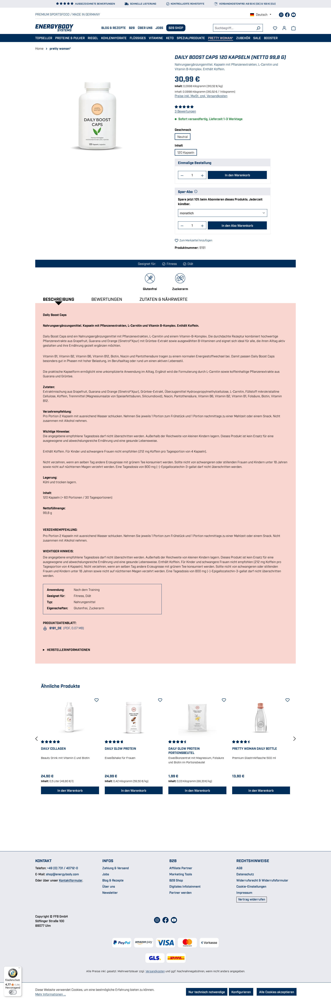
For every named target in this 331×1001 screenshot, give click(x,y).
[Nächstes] (294, 738)
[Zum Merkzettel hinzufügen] (96, 699)
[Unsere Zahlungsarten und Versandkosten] (165, 942)
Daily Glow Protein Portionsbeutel (184, 750)
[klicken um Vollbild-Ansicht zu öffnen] (97, 114)
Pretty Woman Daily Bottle (254, 748)
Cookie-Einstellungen (251, 886)
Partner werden (180, 892)
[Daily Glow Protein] (134, 717)
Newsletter (110, 892)
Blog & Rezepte (113, 28)
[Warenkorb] (293, 28)
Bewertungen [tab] (106, 299)
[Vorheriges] (36, 738)
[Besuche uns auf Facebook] (287, 14)
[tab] (62, 299)
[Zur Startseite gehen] (54, 28)
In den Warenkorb (237, 175)
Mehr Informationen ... (50, 994)
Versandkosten (155, 971)
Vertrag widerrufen (251, 899)
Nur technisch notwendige (206, 992)
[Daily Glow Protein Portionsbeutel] (197, 717)
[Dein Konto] (284, 26)
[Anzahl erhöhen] (202, 175)
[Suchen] (258, 28)
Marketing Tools (180, 874)
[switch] (13, 992)
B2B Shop (176, 28)
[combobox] (233, 28)
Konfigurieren (241, 992)
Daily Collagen (53, 748)
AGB (239, 868)
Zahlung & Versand (115, 868)
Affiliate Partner (180, 868)
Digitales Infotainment (185, 886)
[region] (97, 114)
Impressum (244, 892)
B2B (132, 28)
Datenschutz (245, 874)
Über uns (145, 28)
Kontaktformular (70, 880)
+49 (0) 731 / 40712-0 (62, 868)
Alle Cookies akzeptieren (276, 992)
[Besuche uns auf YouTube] (293, 14)
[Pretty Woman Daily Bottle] (261, 717)
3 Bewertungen (185, 111)
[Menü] (19, 968)
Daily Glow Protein (120, 748)
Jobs (159, 28)
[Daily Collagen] (70, 717)
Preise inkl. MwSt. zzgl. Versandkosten (201, 96)
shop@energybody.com (62, 874)
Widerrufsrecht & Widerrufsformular (262, 880)
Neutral (182, 137)
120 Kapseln (185, 152)
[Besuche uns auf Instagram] (281, 14)
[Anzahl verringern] (182, 175)
